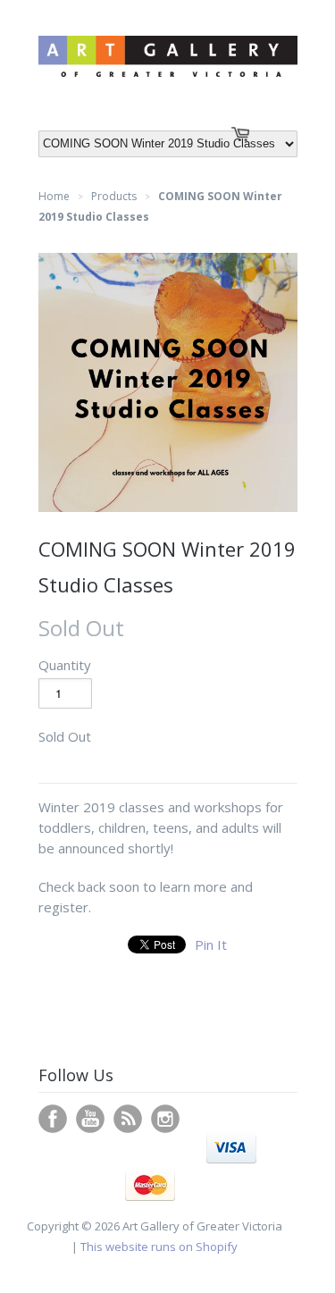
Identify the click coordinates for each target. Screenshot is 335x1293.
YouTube (90, 1118)
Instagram (165, 1118)
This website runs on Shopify (159, 1246)
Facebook (52, 1118)
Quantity (64, 665)
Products (114, 196)
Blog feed (127, 1118)
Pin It (211, 944)
